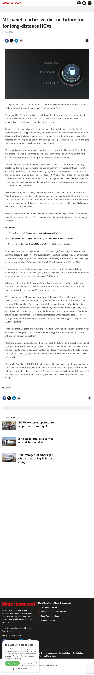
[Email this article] (21, 41)
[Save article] (87, 41)
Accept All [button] (12, 663)
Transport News (48, 620)
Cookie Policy (78, 653)
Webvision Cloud (52, 665)
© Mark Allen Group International (43, 653)
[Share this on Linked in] (16, 41)
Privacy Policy (64, 653)
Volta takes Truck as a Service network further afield (35, 440)
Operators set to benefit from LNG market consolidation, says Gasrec (39, 244)
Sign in (58, 36)
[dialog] (20, 656)
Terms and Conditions (47, 656)
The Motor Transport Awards (53, 611)
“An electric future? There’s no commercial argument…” (32, 233)
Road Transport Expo (50, 616)
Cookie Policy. (18, 658)
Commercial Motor (49, 607)
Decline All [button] (29, 663)
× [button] (36, 643)
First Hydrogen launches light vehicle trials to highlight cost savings (36, 458)
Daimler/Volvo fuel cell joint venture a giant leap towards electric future (40, 238)
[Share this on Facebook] (7, 41)
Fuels (8, 387)
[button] (21, 668)
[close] (88, 36)
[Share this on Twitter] (12, 41)
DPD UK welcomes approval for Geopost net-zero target (36, 424)
